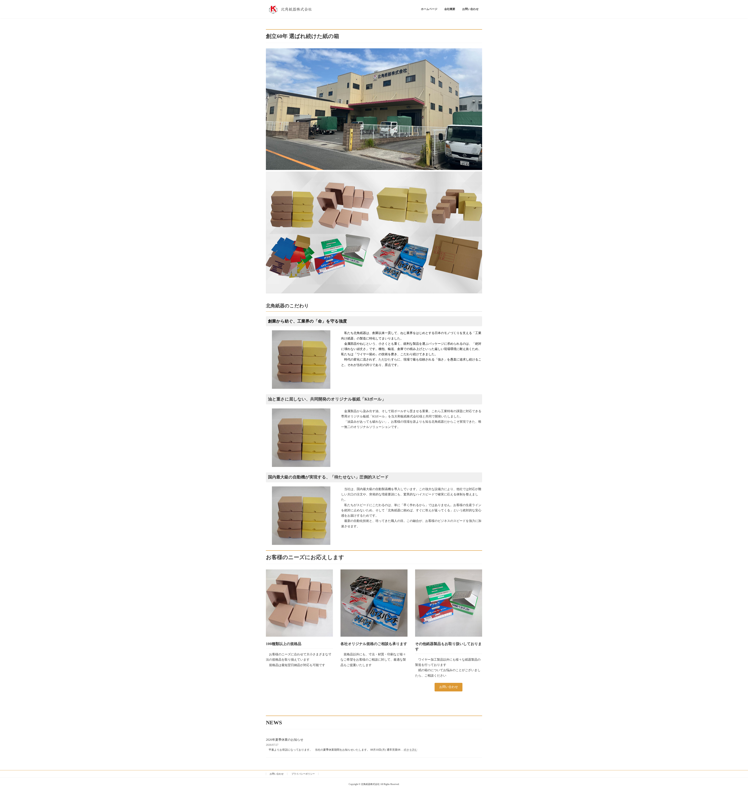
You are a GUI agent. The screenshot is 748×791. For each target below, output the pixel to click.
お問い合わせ (448, 686)
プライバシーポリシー (303, 773)
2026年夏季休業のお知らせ (284, 739)
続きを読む (410, 749)
